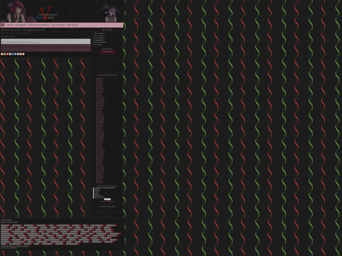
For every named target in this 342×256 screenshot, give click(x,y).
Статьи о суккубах (99, 35)
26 (111, 66)
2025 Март (99, 158)
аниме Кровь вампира (32, 233)
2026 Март (99, 175)
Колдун (60, 237)
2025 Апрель (100, 159)
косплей (33, 231)
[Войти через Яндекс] (46, 17)
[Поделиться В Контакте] (15, 54)
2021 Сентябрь (100, 98)
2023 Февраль (100, 122)
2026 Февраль (100, 174)
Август (11, 33)
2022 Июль (99, 112)
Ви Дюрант (106, 227)
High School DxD (77, 235)
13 (114, 60)
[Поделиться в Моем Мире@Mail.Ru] (13, 54)
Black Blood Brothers (83, 239)
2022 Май (99, 110)
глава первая (4, 239)
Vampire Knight (59, 243)
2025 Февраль (100, 157)
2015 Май (99, 85)
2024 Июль (99, 147)
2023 (7, 33)
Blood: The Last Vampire (15, 243)
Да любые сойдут (99, 196)
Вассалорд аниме (110, 225)
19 (111, 63)
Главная (9, 25)
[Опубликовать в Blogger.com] (2, 54)
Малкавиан (37, 239)
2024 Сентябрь (100, 149)
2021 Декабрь (100, 102)
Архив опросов (111, 201)
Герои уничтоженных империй (35, 235)
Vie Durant (17, 229)
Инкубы (96, 193)
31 (107, 70)
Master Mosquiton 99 (18, 233)
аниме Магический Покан (56, 241)
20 (114, 63)
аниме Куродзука (111, 235)
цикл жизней (55, 233)
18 (109, 63)
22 (102, 66)
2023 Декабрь (100, 137)
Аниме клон (13, 249)
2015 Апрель (100, 84)
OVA (14, 237)
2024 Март (99, 141)
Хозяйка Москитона (101, 233)
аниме (104, 239)
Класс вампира (4, 225)
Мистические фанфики (100, 42)
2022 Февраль (100, 105)
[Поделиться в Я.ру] (21, 54)
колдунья (77, 241)
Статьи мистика (58, 25)
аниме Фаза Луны (5, 241)
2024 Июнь (99, 145)
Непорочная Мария (47, 243)
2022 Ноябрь (100, 118)
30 (105, 70)
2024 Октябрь (100, 151)
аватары (3, 243)
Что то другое (97, 44)
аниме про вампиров (89, 227)
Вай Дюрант (51, 237)
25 (109, 66)
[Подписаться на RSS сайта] (23, 54)
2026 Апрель (100, 177)
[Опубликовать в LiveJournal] (10, 54)
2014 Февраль (100, 78)
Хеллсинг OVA (27, 239)
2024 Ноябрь (100, 152)
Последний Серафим (51, 231)
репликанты (27, 243)
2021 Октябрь (100, 100)
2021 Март (99, 90)
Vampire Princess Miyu (19, 241)
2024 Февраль (100, 139)
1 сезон (85, 225)
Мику (68, 235)
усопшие (98, 229)
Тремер (91, 233)
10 (107, 60)
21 (100, 66)
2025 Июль (99, 164)
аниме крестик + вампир (96, 225)
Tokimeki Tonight (5, 237)
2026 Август (99, 182)
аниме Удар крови (114, 233)
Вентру (61, 227)
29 (102, 70)
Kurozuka (36, 243)
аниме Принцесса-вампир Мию (51, 239)
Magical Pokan (95, 239)
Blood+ (12, 227)
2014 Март (99, 80)
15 (14, 33)
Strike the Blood (108, 241)
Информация (21, 25)
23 (105, 66)
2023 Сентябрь (100, 132)
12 (111, 60)
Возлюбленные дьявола (71, 237)
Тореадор (32, 237)
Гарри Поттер (74, 231)
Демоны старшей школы (62, 225)
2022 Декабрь (100, 120)
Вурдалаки (97, 194)
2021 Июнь (99, 94)
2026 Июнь (99, 179)
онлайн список (107, 229)
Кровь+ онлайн (22, 237)
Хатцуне (78, 227)
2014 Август (99, 81)
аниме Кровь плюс (97, 231)
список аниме (4, 231)
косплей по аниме (16, 239)
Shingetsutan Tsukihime (78, 229)
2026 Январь (100, 172)
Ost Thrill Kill (20, 227)
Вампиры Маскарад (32, 227)
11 (109, 60)
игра (99, 227)
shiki (64, 239)
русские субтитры (28, 225)
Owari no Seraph (85, 231)
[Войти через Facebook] (43, 17)
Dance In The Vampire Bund (63, 229)
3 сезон (40, 231)
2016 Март (99, 87)
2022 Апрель (100, 108)
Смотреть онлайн (41, 225)
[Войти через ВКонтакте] (40, 17)
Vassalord (69, 227)
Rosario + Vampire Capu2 (29, 229)
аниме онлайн (75, 225)
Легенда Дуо (43, 227)
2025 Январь (100, 155)
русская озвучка (16, 225)
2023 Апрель (100, 125)
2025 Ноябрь (100, 169)
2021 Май (99, 92)
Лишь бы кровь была (100, 197)
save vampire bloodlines (72, 243)
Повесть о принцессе (41, 241)
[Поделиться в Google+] (7, 54)
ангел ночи (3, 227)
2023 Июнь (99, 128)
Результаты (103, 201)
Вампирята (97, 190)
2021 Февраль (100, 88)
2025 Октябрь (100, 168)
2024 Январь (100, 138)
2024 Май (99, 144)
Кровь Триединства (105, 237)
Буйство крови (45, 233)
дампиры (69, 241)
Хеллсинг (83, 233)
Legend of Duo (60, 235)
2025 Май (99, 161)
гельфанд (30, 241)
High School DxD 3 (5, 233)
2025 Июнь (99, 162)
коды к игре (83, 237)
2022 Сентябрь (100, 115)
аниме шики (72, 239)
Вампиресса (63, 231)
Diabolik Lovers (21, 235)
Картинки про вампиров (38, 25)
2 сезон (51, 225)
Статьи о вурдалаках (99, 37)
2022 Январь (100, 104)
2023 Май (99, 127)
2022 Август (99, 114)
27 (114, 66)
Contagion (86, 241)
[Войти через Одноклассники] (52, 17)
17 (107, 63)
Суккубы (97, 192)
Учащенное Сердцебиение (7, 235)
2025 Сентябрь (100, 167)
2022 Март (99, 107)
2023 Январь (100, 121)
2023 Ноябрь (100, 135)
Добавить (25, 33)
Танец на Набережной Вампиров (19, 231)
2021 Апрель (100, 91)
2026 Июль (99, 181)
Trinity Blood (108, 231)
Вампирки (97, 189)
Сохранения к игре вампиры (46, 229)
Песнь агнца (42, 237)
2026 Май (99, 178)
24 (107, 66)
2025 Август (99, 165)
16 (105, 63)
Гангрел (89, 229)
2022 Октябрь (100, 117)
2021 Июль (99, 95)
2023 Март (99, 124)
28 (100, 70)
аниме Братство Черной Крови (69, 233)
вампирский (113, 239)
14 (100, 63)
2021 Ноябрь (100, 101)
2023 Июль (99, 129)
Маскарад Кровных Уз (98, 235)
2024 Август (99, 148)
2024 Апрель (100, 142)
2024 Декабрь (100, 154)
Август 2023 (107, 52)
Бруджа (87, 235)
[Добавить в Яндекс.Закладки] (18, 54)
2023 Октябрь (100, 134)
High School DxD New (6, 229)
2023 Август (99, 131)
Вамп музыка (72, 25)
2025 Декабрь (100, 171)
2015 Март (99, 82)
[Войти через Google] (49, 17)
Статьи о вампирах (99, 33)
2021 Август (99, 97)
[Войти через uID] (37, 17)
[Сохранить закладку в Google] (5, 54)
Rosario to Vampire (96, 241)
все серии (53, 227)
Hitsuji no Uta (94, 237)
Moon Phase (49, 235)
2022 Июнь (99, 111)
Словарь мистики (98, 40)
